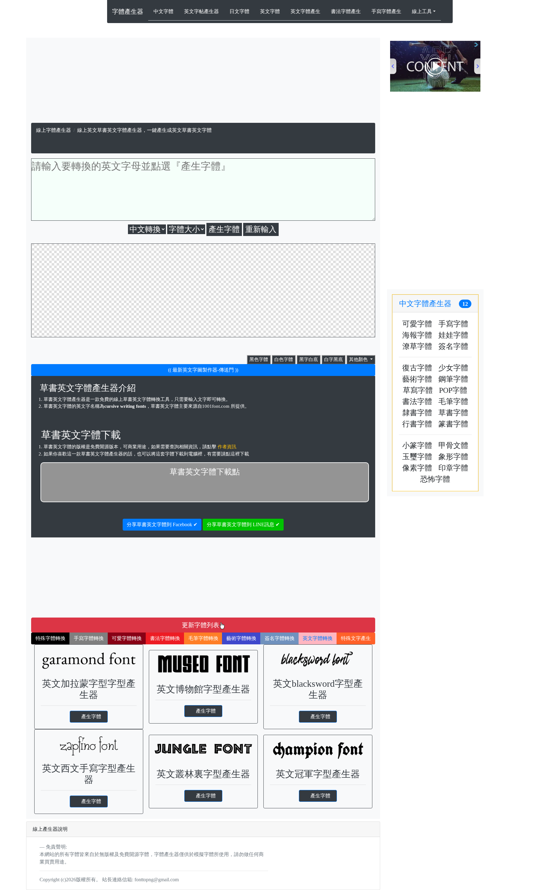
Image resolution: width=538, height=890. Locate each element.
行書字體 (417, 424)
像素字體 (417, 468)
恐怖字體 (435, 479)
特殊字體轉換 (50, 638)
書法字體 (417, 401)
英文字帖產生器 (201, 11)
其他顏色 (359, 359)
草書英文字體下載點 (205, 472)
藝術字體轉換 (241, 638)
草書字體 (453, 413)
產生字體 (91, 716)
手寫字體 (453, 324)
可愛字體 (417, 324)
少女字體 (453, 368)
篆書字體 (453, 424)
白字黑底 (333, 359)
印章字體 (453, 468)
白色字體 (283, 359)
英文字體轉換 (318, 638)
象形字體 (453, 457)
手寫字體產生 (386, 11)
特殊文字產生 (356, 638)
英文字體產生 (305, 11)
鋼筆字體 (453, 379)
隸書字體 (417, 413)
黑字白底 (308, 359)
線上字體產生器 (53, 130)
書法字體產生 (346, 11)
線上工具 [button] (422, 11)
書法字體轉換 (165, 638)
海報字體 (417, 335)
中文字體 (163, 11)
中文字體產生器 (433, 304)
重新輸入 (260, 229)
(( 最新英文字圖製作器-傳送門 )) (203, 370)
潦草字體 (417, 346)
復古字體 (417, 368)
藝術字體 (417, 379)
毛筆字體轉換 (203, 638)
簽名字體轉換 (280, 638)
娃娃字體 (453, 335)
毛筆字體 (453, 401)
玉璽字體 (417, 457)
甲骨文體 (453, 445)
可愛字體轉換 (127, 638)
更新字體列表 (200, 625)
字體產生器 (127, 11)
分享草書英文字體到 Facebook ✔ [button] (162, 524)
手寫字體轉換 (89, 638)
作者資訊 (227, 446)
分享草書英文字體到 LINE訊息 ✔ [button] (243, 524)
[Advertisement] (203, 82)
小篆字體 (417, 445)
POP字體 (453, 390)
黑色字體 (258, 359)
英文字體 (270, 11)
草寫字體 (418, 390)
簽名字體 (453, 346)
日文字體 (239, 11)
